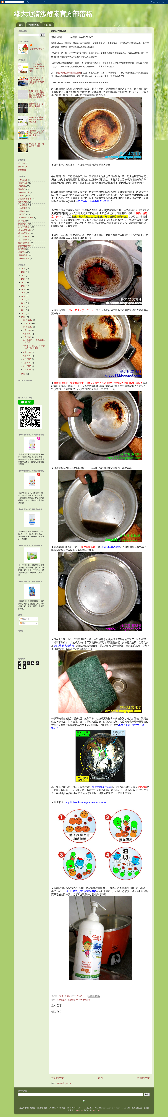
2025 (23, 272)
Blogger (96, 1110)
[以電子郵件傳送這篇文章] (89, 996)
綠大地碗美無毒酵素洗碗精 (69, 73)
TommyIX (79, 1110)
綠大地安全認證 (24, 230)
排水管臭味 (23, 205)
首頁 (21, 25)
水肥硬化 (22, 214)
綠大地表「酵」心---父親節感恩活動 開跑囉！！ (34, 347)
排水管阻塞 (23, 208)
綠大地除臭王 (23, 243)
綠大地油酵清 (23, 236)
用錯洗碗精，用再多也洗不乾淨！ (93, 201)
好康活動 (22, 186)
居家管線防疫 (23, 192)
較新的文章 (57, 1078)
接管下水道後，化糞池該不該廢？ (36, 105)
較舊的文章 (143, 1078)
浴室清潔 (22, 221)
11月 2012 (27, 323)
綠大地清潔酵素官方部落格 (53, 13)
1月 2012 (27, 370)
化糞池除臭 (23, 183)
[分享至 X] (94, 996)
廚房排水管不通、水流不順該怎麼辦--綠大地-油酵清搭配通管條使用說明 (37, 94)
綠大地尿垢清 (23, 233)
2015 (23, 307)
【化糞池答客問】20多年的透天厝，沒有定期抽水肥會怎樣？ (36, 81)
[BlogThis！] (91, 996)
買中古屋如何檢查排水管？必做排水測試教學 (36, 119)
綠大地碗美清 (84, 1000)
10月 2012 (28, 327)
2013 (23, 313)
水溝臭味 (22, 211)
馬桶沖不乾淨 (23, 258)
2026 (23, 269)
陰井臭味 (22, 249)
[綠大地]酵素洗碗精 (110, 547)
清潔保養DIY (73, 1000)
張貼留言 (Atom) (64, 1083)
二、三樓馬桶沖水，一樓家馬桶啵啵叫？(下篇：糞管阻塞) (36, 67)
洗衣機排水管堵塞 (25, 218)
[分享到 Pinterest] (99, 996)
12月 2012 (28, 320)
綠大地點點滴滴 (24, 246)
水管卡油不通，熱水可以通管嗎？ (36, 145)
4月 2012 (27, 359)
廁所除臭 (22, 196)
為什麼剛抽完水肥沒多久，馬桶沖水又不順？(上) (36, 133)
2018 (23, 296)
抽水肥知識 (23, 202)
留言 (24, 623)
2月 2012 (27, 366)
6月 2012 (27, 352)
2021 (23, 286)
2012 (23, 317)
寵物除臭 (22, 189)
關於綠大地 (33, 25)
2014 (23, 310)
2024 (23, 276)
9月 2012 (27, 330)
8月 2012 (27, 334)
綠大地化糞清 (23, 227)
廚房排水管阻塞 (24, 199)
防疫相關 (47, 25)
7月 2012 (27, 337)
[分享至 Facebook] (96, 996)
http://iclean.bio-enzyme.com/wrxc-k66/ (85, 802)
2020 (23, 289)
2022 (23, 282)
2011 (23, 374)
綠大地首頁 (23, 163)
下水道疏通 (23, 180)
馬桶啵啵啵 (23, 255)
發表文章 (25, 619)
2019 (23, 293)
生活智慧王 (62, 1000)
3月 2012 (27, 363)
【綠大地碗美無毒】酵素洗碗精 (79, 891)
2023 (23, 279)
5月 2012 (27, 356)
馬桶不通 (22, 252)
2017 (23, 300)
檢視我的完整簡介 (37, 49)
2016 (23, 303)
